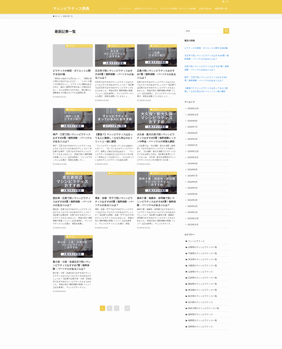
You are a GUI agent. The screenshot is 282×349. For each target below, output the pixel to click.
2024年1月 (193, 212)
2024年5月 (193, 188)
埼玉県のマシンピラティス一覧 (202, 259)
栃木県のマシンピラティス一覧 (202, 296)
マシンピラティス (196, 241)
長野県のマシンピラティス (200, 326)
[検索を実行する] (226, 31)
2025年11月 (193, 114)
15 (127, 308)
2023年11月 (193, 224)
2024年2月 (193, 206)
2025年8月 (193, 121)
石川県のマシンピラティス (200, 302)
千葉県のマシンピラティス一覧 (202, 253)
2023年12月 (193, 218)
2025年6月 (193, 133)
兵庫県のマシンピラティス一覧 (202, 247)
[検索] (227, 1)
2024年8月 (193, 169)
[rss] (223, 1)
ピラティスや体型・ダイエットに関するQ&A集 (206, 48)
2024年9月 (193, 163)
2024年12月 (193, 151)
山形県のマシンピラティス (200, 271)
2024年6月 (193, 182)
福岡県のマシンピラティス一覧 (202, 320)
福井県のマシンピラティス (200, 314)
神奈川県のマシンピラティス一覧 (203, 308)
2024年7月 (193, 175)
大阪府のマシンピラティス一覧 (202, 265)
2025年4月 (193, 139)
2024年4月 (193, 194)
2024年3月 (193, 200)
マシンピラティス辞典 (71, 8)
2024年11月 (193, 157)
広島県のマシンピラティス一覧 (202, 277)
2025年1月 (193, 145)
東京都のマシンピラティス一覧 (202, 290)
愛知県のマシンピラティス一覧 (202, 284)
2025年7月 (193, 127)
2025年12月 (193, 108)
